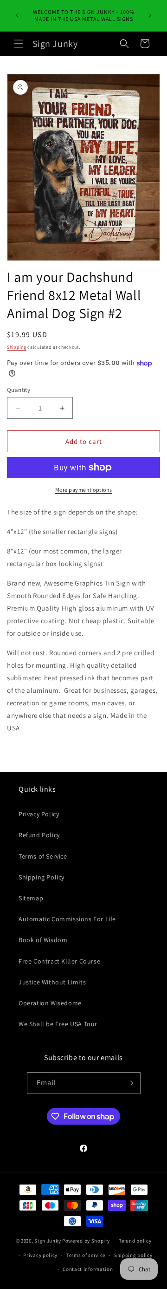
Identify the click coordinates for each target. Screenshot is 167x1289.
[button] (18, 43)
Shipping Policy (41, 877)
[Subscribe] (130, 1083)
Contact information (88, 1269)
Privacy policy (40, 1255)
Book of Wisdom (43, 940)
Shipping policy (133, 1255)
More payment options (83, 489)
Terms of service (85, 1255)
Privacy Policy (39, 814)
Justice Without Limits (52, 982)
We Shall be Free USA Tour (58, 1024)
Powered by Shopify (86, 1240)
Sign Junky (47, 1240)
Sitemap (31, 898)
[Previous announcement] (17, 15)
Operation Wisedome (50, 1003)
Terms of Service (43, 856)
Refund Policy (39, 835)
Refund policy (134, 1240)
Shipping (16, 347)
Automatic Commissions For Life (67, 919)
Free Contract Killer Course (59, 961)
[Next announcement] (150, 15)
